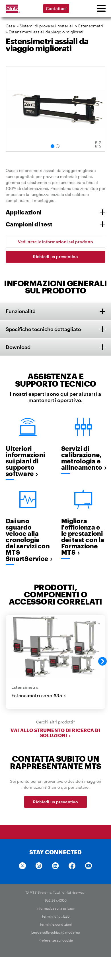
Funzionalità (21, 311)
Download (18, 347)
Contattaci (56, 8)
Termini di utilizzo (55, 916)
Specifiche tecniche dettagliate (43, 329)
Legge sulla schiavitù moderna (55, 932)
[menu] (101, 8)
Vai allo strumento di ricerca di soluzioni (55, 733)
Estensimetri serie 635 (36, 695)
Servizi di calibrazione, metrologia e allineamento (81, 457)
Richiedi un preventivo (55, 256)
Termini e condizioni (56, 924)
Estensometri (91, 25)
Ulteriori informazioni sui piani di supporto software (25, 461)
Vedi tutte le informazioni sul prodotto (55, 241)
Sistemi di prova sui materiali (46, 25)
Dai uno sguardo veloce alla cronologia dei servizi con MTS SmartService (28, 539)
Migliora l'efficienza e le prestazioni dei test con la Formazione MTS (82, 536)
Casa (10, 25)
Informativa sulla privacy (55, 908)
